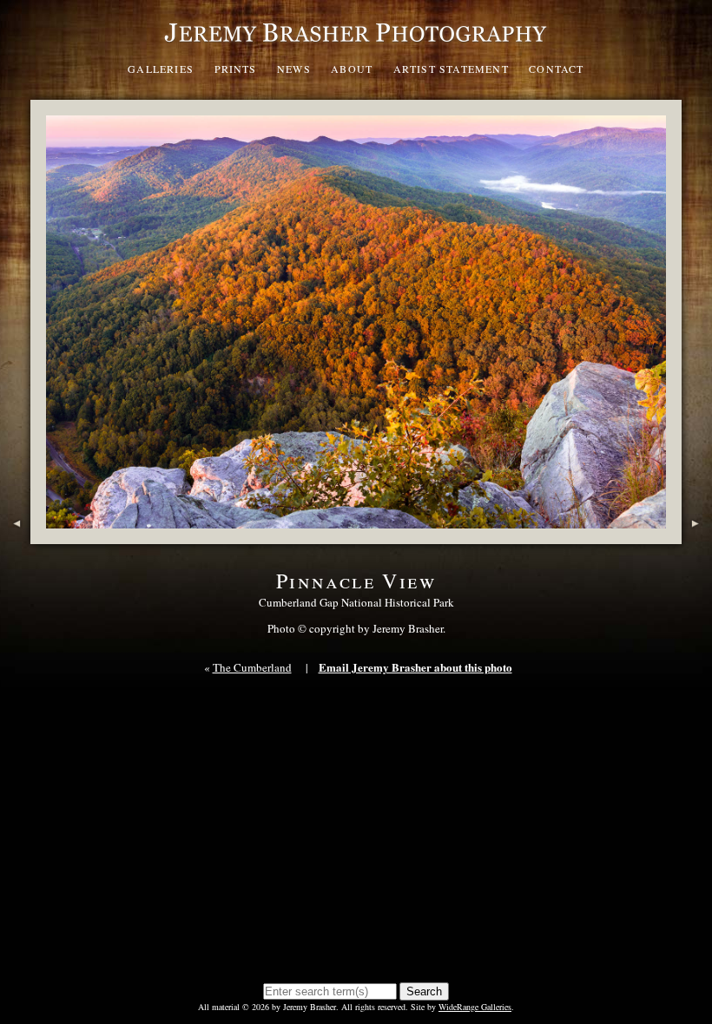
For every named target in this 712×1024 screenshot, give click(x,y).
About (351, 68)
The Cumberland (252, 667)
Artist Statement (451, 68)
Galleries (161, 68)
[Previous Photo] (15, 535)
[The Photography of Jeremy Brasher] (356, 47)
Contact (556, 68)
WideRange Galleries (474, 1007)
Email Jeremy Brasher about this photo (415, 667)
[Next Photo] (697, 535)
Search (424, 991)
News (294, 68)
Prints (235, 68)
